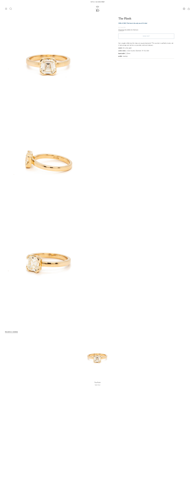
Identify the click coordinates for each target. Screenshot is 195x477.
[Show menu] (6, 9)
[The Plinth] (97, 358)
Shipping (121, 30)
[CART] (188, 9)
